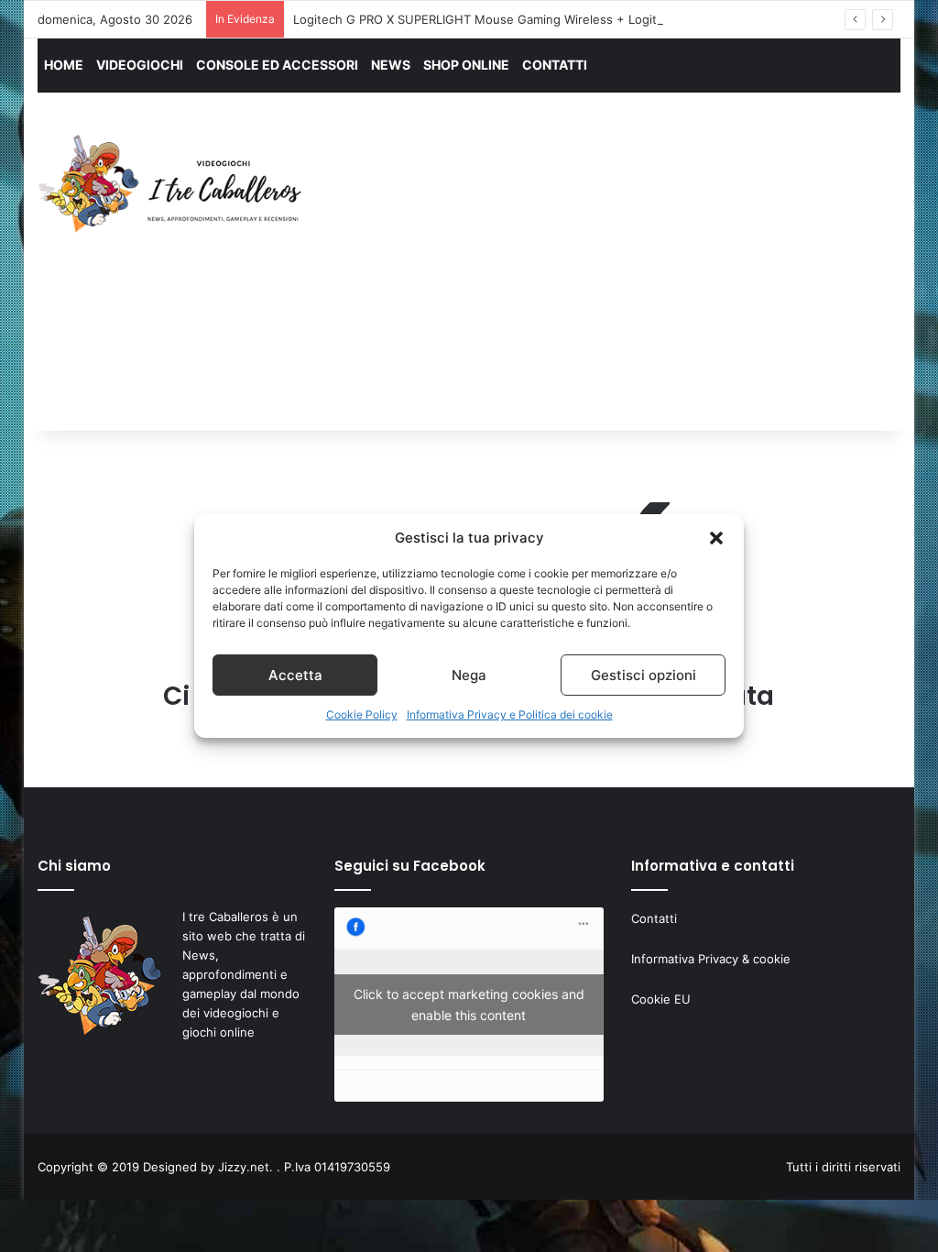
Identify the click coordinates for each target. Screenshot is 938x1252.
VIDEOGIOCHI (139, 64)
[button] (716, 538)
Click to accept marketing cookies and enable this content (469, 1004)
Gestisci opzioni (643, 675)
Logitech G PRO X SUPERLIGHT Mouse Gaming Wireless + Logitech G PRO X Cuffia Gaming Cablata (576, 19)
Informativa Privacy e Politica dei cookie (510, 714)
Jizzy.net (243, 1166)
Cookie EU (661, 999)
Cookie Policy (362, 714)
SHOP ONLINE (466, 64)
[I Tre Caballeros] (172, 184)
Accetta (295, 675)
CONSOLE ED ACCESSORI (277, 64)
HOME (63, 64)
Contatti (654, 918)
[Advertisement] (636, 278)
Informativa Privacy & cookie (711, 958)
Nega (469, 675)
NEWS (390, 64)
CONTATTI (554, 64)
